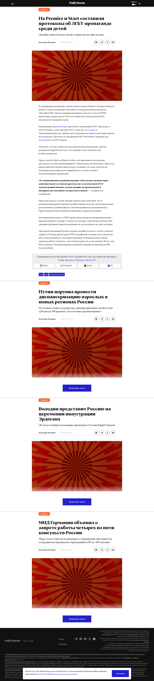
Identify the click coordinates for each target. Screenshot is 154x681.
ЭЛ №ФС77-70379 (132, 634)
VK (94, 260)
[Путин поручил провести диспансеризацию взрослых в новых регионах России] (96, 319)
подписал (92, 231)
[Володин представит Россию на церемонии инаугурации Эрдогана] (96, 432)
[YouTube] (80, 638)
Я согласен (120, 673)
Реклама (63, 644)
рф (46, 274)
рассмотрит (61, 127)
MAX (71, 257)
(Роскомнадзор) (107, 634)
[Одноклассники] (89, 638)
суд (41, 274)
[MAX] (94, 638)
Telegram (79, 260)
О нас (61, 639)
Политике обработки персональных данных (57, 674)
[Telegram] (76, 638)
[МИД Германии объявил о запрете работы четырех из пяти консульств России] (96, 550)
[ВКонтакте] (85, 638)
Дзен (87, 260)
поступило (90, 130)
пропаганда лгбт (57, 274)
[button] (12, 4)
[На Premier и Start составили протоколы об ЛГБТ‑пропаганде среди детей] (96, 42)
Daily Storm (77, 3)
